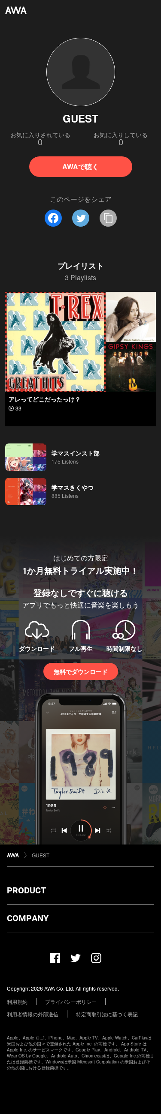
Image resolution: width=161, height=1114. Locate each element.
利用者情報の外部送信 (32, 1014)
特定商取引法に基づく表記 (107, 1014)
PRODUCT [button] (26, 890)
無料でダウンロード (81, 671)
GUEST (40, 855)
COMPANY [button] (28, 918)
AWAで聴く (80, 166)
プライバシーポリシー (71, 1001)
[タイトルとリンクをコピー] (108, 218)
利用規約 (17, 1001)
